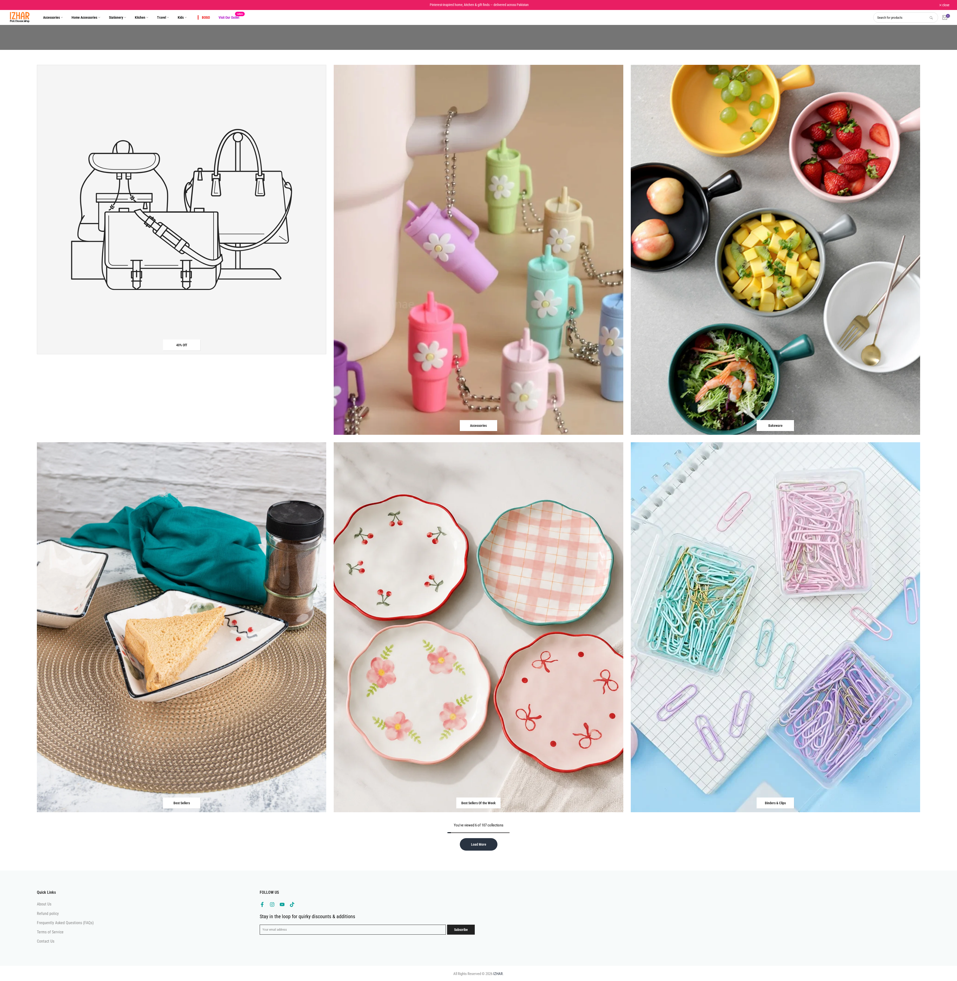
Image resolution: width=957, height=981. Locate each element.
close (14, 5)
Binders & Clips (775, 803)
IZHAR (498, 974)
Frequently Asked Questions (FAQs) (65, 922)
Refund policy (48, 913)
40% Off (181, 345)
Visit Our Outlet (231, 16)
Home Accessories (84, 17)
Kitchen (140, 17)
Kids (181, 17)
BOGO (206, 17)
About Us (44, 904)
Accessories (51, 17)
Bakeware (775, 426)
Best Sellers (181, 803)
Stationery (116, 17)
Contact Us (45, 941)
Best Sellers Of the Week (478, 803)
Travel (161, 17)
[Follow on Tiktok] (292, 904)
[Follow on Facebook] (262, 904)
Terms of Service (50, 932)
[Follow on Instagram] (272, 904)
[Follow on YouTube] (282, 904)
